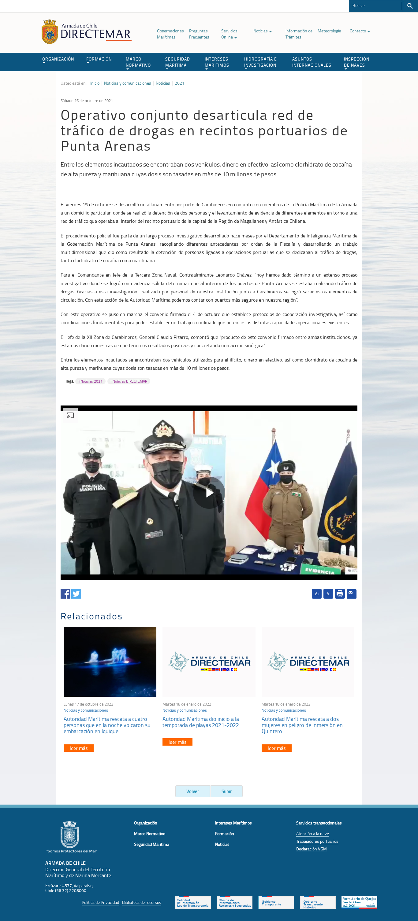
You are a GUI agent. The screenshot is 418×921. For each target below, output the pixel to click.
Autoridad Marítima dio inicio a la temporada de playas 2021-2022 (200, 721)
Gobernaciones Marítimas (170, 34)
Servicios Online (229, 34)
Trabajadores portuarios (317, 841)
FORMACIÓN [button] (99, 59)
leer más (79, 748)
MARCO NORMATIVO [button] (138, 62)
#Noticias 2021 (90, 381)
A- (328, 593)
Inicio (94, 83)
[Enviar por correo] (351, 594)
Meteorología (329, 31)
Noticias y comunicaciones (127, 83)
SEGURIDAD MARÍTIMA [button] (177, 62)
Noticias (261, 31)
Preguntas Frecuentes (199, 34)
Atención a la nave (312, 833)
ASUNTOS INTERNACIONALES (311, 62)
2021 (180, 83)
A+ (317, 593)
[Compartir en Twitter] (76, 593)
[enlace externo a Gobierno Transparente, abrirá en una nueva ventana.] (276, 902)
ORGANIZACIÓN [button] (58, 59)
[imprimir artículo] (340, 594)
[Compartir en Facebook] (65, 593)
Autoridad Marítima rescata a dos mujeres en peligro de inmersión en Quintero (302, 725)
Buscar (410, 6)
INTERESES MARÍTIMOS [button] (217, 62)
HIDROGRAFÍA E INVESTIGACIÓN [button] (260, 62)
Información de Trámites (299, 34)
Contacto (358, 31)
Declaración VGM (311, 849)
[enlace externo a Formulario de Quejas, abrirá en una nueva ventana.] (359, 902)
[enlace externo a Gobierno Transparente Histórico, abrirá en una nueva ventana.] (318, 902)
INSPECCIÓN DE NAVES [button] (356, 62)
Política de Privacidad (100, 902)
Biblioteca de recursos (141, 902)
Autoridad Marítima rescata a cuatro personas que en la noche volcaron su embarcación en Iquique (107, 725)
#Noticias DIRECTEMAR (128, 381)
